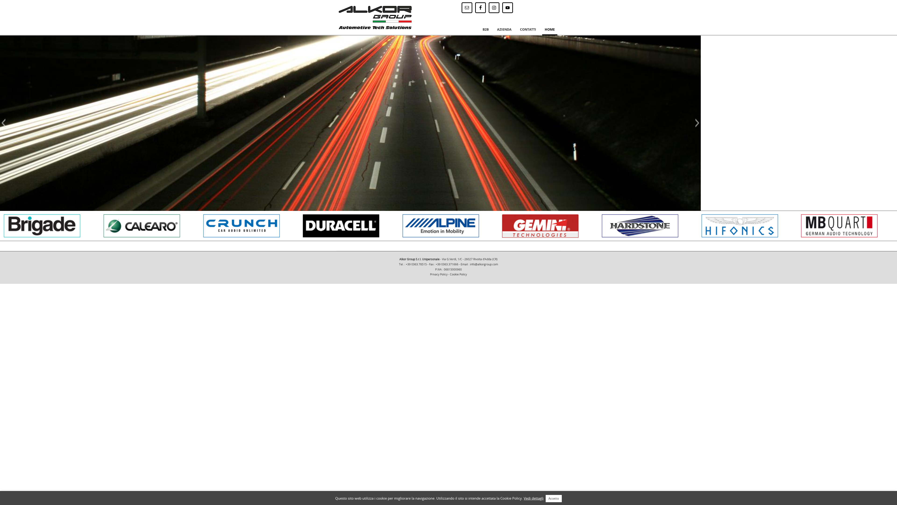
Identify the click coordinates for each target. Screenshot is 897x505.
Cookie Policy (458, 274)
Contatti (528, 29)
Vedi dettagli (534, 498)
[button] (3, 123)
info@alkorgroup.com (484, 264)
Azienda (504, 29)
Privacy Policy (439, 274)
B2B (486, 29)
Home (550, 29)
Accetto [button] (553, 498)
